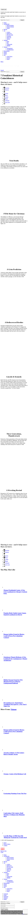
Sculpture (9, 36)
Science (8, 57)
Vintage (5, 47)
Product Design (10, 26)
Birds (8, 41)
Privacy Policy (7, 844)
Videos (5, 53)
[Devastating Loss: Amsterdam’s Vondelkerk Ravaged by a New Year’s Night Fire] (15, 693)
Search (22, 20)
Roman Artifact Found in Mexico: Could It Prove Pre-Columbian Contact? (14, 635)
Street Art (9, 37)
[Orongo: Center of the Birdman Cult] (15, 764)
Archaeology (10, 48)
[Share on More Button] (4, 91)
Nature (5, 52)
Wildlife (8, 45)
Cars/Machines (10, 49)
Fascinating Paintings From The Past (15, 793)
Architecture (6, 24)
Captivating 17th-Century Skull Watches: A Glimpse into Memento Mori (14, 814)
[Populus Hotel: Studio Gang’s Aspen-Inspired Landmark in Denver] (15, 603)
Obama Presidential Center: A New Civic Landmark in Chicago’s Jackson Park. (15, 591)
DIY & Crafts (10, 34)
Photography (7, 51)
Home (5, 22)
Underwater (9, 44)
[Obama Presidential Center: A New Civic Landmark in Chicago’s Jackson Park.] (15, 580)
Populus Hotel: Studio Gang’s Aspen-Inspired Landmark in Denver (15, 613)
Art (4, 30)
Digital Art (9, 33)
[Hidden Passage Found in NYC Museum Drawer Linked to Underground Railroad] (15, 670)
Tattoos (8, 39)
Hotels (8, 28)
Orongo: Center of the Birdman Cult (15, 774)
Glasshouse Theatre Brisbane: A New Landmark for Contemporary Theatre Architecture (15, 658)
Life (5, 55)
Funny (8, 59)
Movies (5, 29)
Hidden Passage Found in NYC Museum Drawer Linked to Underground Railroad (13, 681)
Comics (8, 32)
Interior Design (10, 25)
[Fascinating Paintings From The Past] (15, 783)
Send (2, 909)
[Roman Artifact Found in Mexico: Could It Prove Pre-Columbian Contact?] (15, 624)
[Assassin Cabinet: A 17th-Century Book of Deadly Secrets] (15, 742)
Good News (9, 56)
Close (2, 852)
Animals (6, 40)
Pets (8, 43)
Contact (5, 845)
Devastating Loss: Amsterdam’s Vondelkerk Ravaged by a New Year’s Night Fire (15, 704)
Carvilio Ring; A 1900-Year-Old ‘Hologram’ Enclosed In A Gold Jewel (15, 836)
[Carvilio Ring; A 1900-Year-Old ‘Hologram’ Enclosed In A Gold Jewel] (15, 826)
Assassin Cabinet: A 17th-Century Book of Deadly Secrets (14, 753)
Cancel (6, 909)
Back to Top (3, 851)
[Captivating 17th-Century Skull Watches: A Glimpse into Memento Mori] (15, 803)
